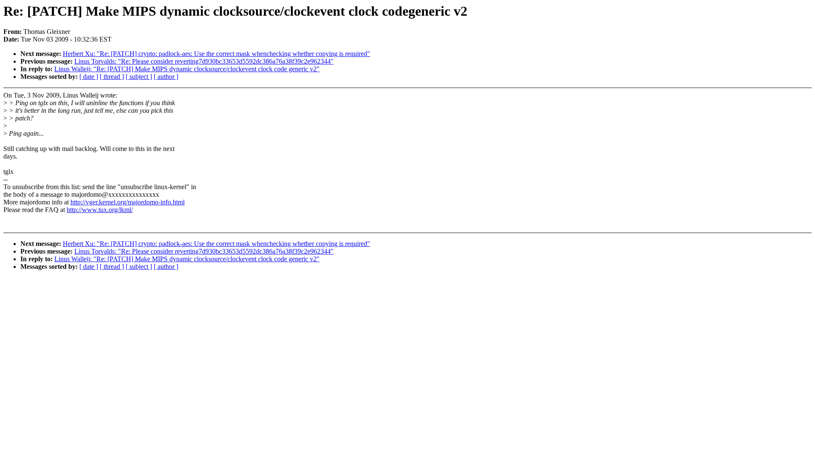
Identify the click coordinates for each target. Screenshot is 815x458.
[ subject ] (139, 76)
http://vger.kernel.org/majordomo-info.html (127, 202)
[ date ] (88, 76)
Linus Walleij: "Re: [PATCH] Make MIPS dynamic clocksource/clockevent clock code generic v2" (187, 69)
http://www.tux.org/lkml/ (100, 209)
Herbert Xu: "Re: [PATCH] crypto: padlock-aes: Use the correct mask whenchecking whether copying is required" (216, 53)
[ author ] (166, 76)
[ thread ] (112, 76)
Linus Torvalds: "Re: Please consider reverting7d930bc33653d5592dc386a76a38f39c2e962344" (204, 61)
